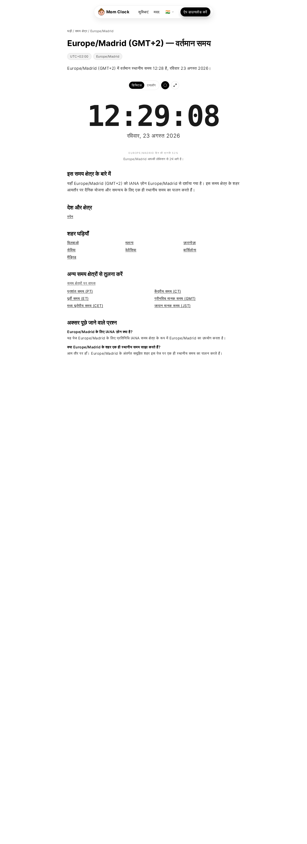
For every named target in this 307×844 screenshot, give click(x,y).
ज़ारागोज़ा (189, 242)
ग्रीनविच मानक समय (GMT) (175, 298)
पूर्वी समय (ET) (78, 298)
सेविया (71, 250)
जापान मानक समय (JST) (172, 305)
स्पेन (70, 216)
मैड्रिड (71, 257)
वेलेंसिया (130, 250)
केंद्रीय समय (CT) (167, 291)
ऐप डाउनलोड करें (195, 12)
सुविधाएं (143, 12)
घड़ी (69, 31)
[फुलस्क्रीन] (175, 85)
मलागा (129, 242)
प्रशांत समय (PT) (80, 291)
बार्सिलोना (189, 250)
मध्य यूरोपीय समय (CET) (85, 305)
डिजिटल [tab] (137, 85)
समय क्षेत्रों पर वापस (81, 283)
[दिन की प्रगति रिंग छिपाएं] (165, 85)
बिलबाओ (73, 242)
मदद (157, 12)
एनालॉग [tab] (151, 85)
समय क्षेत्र (81, 31)
